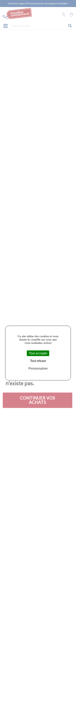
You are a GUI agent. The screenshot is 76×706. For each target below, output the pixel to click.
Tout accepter (38, 353)
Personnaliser (38, 368)
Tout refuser (38, 361)
